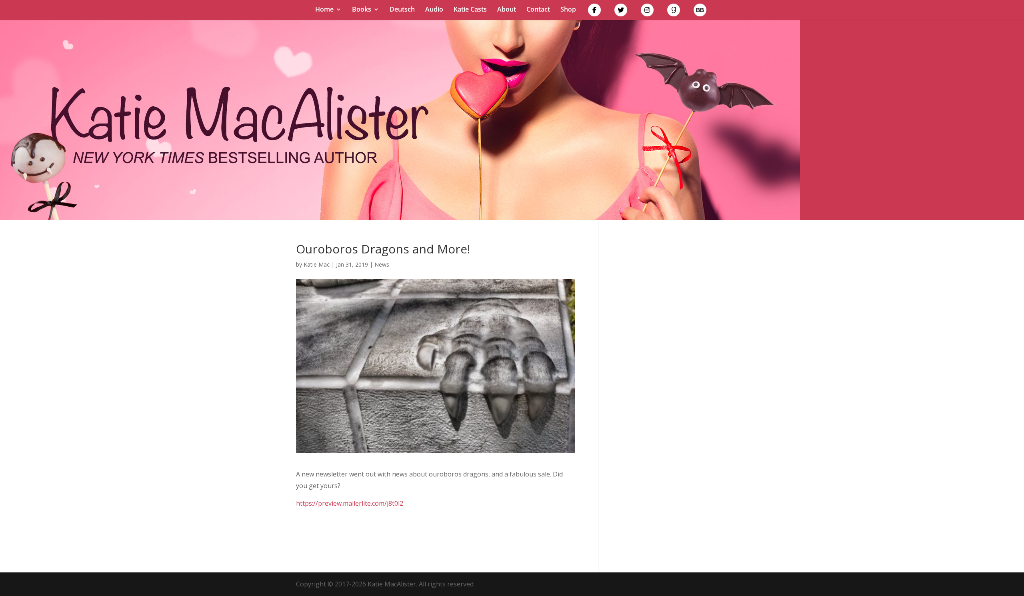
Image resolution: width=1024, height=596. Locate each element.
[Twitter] (621, 12)
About (506, 10)
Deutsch (402, 10)
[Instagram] (647, 12)
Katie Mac (317, 264)
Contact (538, 10)
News (381, 264)
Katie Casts (470, 10)
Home (324, 10)
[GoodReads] (674, 12)
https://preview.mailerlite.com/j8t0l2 (349, 503)
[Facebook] (594, 12)
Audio (434, 10)
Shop (568, 10)
